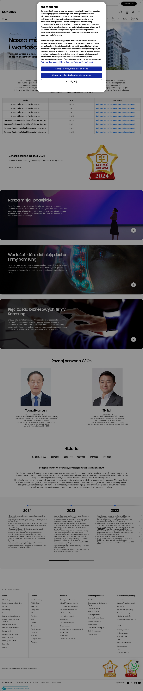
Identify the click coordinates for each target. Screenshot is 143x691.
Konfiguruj (71, 82)
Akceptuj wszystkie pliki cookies (71, 69)
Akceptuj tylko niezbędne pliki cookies (71, 75)
